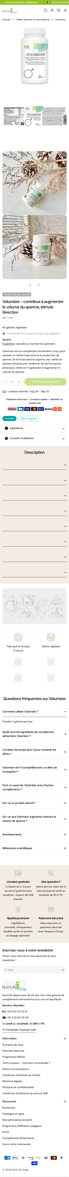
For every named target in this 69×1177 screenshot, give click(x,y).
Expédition (8, 343)
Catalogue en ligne (13, 1113)
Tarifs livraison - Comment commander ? (26, 1063)
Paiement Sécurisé (13, 1050)
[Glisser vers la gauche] (30, 284)
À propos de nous (12, 1044)
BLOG (5, 1132)
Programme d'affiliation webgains (22, 1126)
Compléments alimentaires (18, 1138)
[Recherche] (45, 10)
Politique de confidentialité (18, 1087)
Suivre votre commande (16, 1144)
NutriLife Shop (20, 1169)
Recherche (8, 1107)
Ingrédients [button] (16, 428)
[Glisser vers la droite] (38, 284)
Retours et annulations (15, 1069)
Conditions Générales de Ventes (21, 1075)
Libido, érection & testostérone (32, 19)
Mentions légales (12, 1081)
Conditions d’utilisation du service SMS (25, 1093)
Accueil (6, 19)
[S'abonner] (63, 970)
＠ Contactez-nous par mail (19, 1029)
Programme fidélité (13, 1057)
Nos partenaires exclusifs (17, 1120)
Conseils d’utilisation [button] (22, 438)
